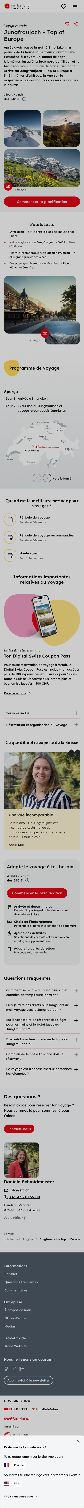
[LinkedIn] (22, 1369)
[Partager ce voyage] (75, 23)
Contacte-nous (19, 1129)
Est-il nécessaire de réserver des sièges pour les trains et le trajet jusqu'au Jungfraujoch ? (36, 1024)
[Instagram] (14, 1369)
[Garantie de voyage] (16, 1435)
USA (17, 1483)
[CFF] (16, 1409)
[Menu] (75, 7)
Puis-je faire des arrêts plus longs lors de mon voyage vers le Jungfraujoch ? (37, 1007)
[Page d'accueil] (16, 6)
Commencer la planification (42, 201)
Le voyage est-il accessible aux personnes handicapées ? (39, 1071)
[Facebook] (6, 1369)
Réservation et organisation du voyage (36, 725)
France (19, 1465)
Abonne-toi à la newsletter (28, 1380)
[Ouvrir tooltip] (24, 99)
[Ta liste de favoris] (63, 6)
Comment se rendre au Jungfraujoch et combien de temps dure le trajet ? (37, 992)
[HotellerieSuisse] (45, 1409)
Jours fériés (12, 1217)
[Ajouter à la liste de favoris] (67, 23)
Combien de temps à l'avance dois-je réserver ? (34, 1056)
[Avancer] (47, 478)
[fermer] (78, 1441)
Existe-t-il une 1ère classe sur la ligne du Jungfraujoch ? (37, 1041)
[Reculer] (37, 478)
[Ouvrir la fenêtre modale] (8, 186)
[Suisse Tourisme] (16, 1418)
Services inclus (17, 713)
